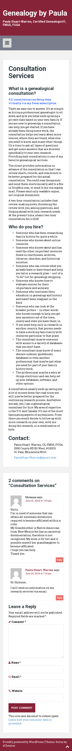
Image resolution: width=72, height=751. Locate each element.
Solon (59, 742)
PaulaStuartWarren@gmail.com (35, 457)
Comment (18, 622)
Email (16, 676)
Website (17, 691)
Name (15, 662)
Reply (59, 559)
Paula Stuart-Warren (39, 570)
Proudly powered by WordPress (23, 742)
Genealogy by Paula (35, 13)
